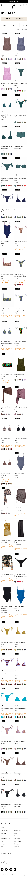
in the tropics (17, 836)
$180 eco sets (5, 828)
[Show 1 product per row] (23, 25)
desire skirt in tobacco (20, 508)
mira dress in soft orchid (7, 83)
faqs (2, 841)
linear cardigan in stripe (7, 574)
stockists (16, 846)
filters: (4, 25)
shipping (3, 846)
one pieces (4, 833)
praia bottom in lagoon (7, 708)
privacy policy (18, 830)
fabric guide (17, 841)
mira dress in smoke (19, 53)
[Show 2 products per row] (26, 25)
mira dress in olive (19, 374)
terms (15, 833)
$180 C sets (4, 830)
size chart (17, 838)
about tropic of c (5, 838)
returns (16, 828)
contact (3, 844)
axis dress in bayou (6, 540)
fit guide (16, 844)
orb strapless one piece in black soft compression (7, 608)
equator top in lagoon (20, 708)
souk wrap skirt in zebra (7, 508)
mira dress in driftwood (7, 53)
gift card (3, 836)
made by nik (23, 874)
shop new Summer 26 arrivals (14, 1)
